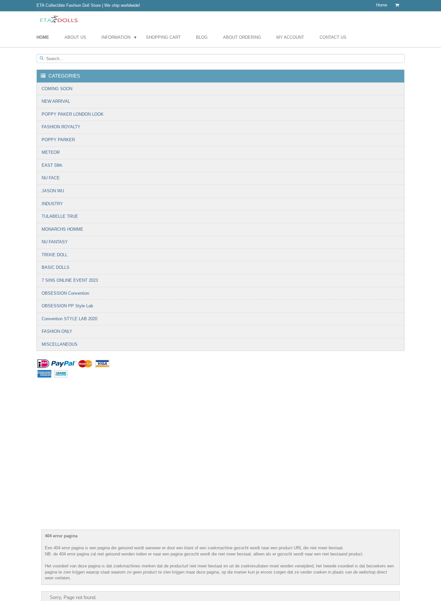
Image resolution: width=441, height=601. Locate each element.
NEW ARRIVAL (56, 101)
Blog (202, 37)
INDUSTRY (52, 203)
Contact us (333, 37)
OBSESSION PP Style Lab (67, 305)
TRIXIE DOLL (54, 254)
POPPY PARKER (58, 139)
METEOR (51, 152)
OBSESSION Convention (65, 293)
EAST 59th (52, 165)
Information (115, 37)
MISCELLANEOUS (59, 344)
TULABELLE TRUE (60, 216)
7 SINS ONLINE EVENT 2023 (70, 280)
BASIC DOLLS (55, 267)
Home (381, 5)
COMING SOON (57, 88)
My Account (290, 37)
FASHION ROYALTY (61, 126)
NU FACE (51, 177)
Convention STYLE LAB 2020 (69, 318)
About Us (75, 37)
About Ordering (242, 37)
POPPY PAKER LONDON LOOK (73, 114)
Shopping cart (163, 37)
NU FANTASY (55, 241)
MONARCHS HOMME (62, 229)
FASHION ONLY (57, 331)
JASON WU (53, 190)
